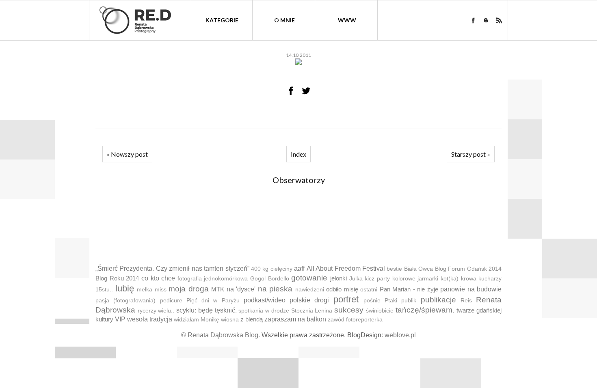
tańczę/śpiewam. (425, 310)
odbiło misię (342, 289)
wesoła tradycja (149, 319)
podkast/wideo (265, 300)
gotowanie (309, 278)
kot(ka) (450, 279)
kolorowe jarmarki (415, 279)
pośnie (372, 300)
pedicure (171, 300)
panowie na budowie (471, 289)
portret (346, 299)
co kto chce (158, 278)
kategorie (221, 20)
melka (144, 290)
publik (408, 300)
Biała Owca (418, 269)
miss (161, 290)
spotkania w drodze (263, 311)
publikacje (438, 299)
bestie (394, 269)
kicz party (377, 279)
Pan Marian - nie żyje (409, 289)
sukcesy (348, 310)
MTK (217, 289)
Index (298, 154)
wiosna (230, 320)
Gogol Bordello (269, 279)
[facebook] (473, 20)
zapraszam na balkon (295, 319)
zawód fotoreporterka (355, 320)
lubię (124, 288)
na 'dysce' (241, 289)
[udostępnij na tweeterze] (306, 90)
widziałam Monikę (196, 320)
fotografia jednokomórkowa (212, 279)
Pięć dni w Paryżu (213, 300)
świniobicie (380, 311)
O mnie (284, 20)
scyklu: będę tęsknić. (206, 310)
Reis (466, 300)
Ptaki (391, 300)
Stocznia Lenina (312, 311)
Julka (356, 279)
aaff (299, 268)
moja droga (189, 289)
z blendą (251, 319)
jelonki (338, 278)
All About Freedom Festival (346, 268)
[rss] (499, 20)
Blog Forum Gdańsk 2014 (468, 269)
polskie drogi (309, 300)
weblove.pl (400, 335)
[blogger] (486, 20)
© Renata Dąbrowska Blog (219, 335)
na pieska (275, 289)
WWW (347, 20)
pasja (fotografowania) (125, 300)
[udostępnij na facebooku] (291, 90)
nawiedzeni (309, 290)
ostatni (368, 290)
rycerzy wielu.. (156, 311)
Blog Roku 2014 (117, 278)
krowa (468, 279)
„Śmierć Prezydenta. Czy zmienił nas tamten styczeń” (172, 268)
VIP (120, 319)
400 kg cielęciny (271, 269)
